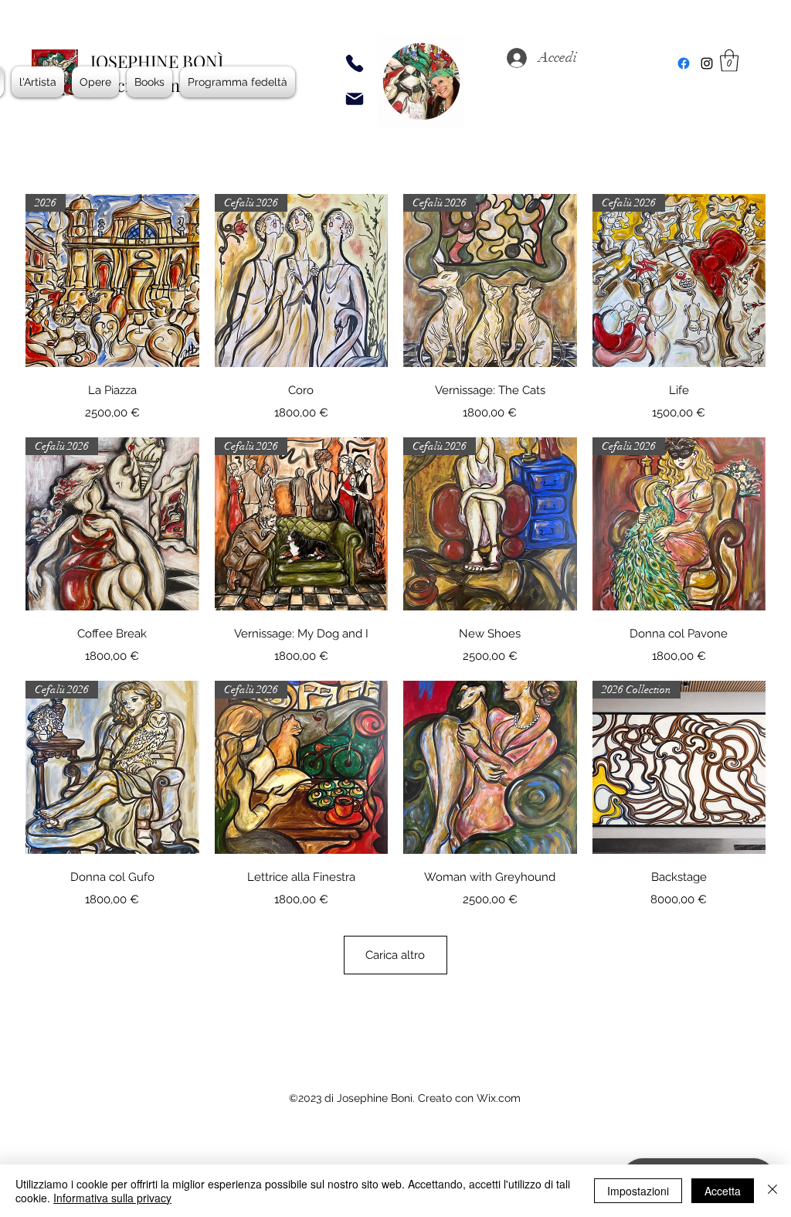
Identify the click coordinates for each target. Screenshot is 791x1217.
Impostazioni (638, 1190)
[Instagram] (707, 63)
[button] (729, 60)
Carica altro (395, 955)
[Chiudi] (772, 1191)
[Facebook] (683, 63)
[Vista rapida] (490, 768)
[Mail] (355, 99)
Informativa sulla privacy (112, 1197)
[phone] (355, 63)
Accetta (722, 1190)
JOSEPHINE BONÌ (156, 61)
